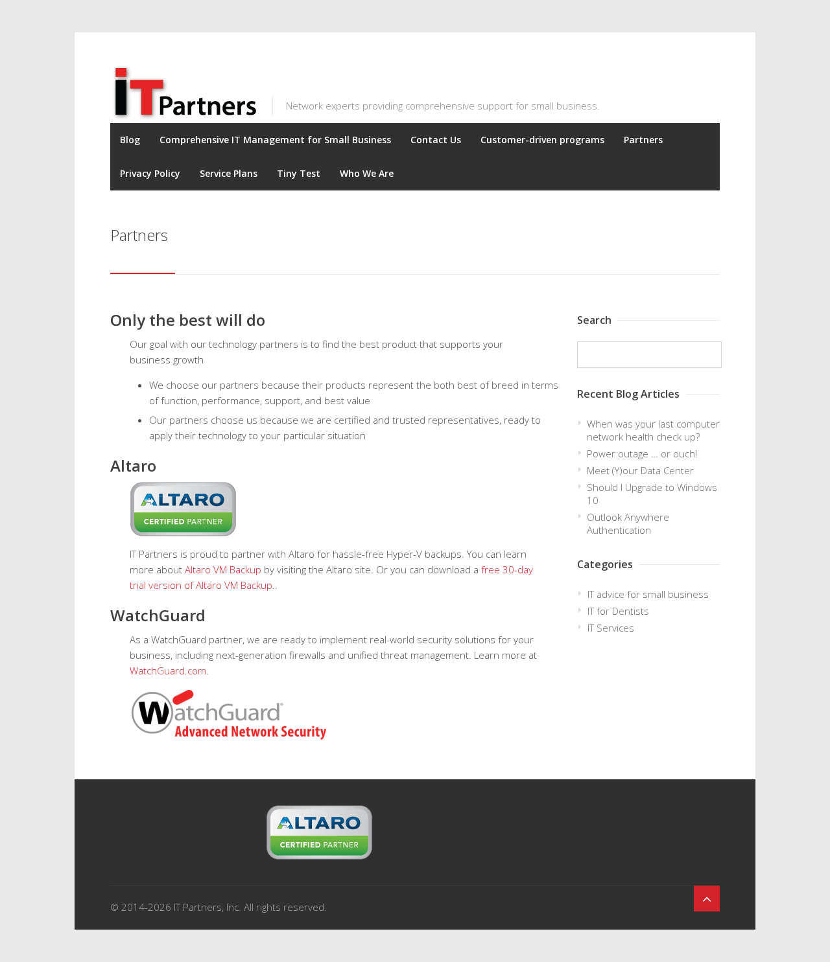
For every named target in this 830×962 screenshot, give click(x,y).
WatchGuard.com (168, 670)
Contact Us (435, 139)
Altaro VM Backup (223, 569)
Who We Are (367, 173)
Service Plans (228, 173)
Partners (643, 139)
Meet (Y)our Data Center (640, 470)
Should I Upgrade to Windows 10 (652, 494)
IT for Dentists (618, 610)
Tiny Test (298, 173)
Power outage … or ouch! (642, 453)
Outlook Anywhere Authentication (628, 523)
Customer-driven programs (542, 139)
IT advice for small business (648, 594)
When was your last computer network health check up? (653, 430)
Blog (130, 139)
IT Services (610, 627)
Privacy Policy (150, 173)
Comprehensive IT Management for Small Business (275, 139)
